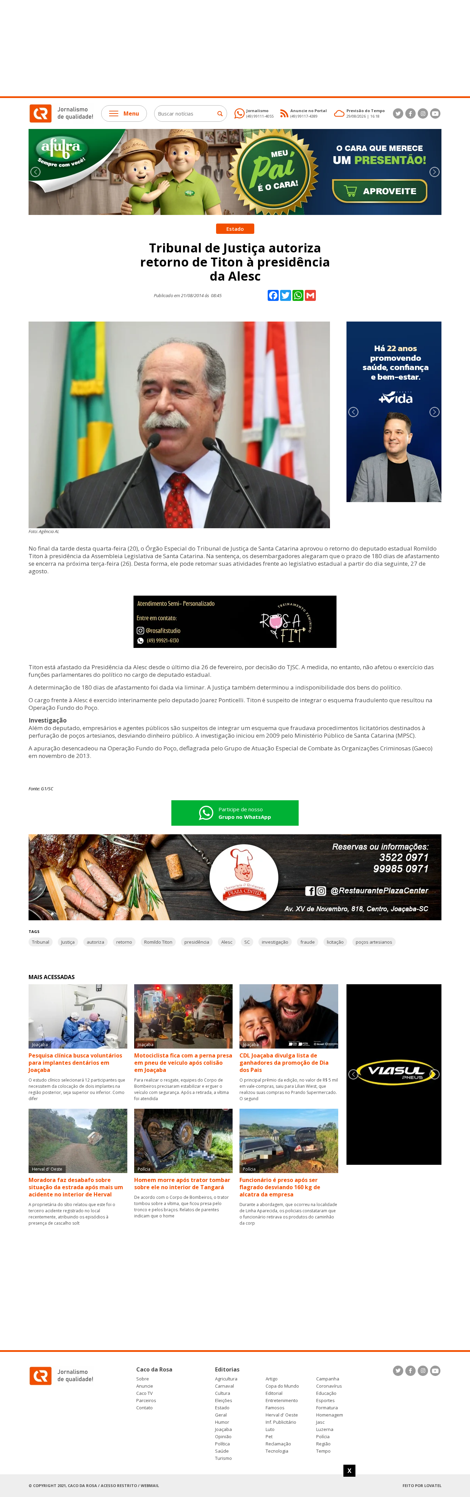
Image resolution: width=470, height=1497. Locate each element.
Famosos (275, 1408)
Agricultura (226, 1379)
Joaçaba (223, 1429)
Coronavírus (329, 1386)
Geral (221, 1415)
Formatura (327, 1408)
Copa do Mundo (282, 1386)
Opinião (223, 1436)
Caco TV (144, 1393)
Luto (270, 1429)
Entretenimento (282, 1400)
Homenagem (329, 1415)
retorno (124, 942)
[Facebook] (410, 113)
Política (222, 1444)
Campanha (327, 1379)
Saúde (222, 1451)
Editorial (274, 1393)
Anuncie (144, 1386)
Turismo (223, 1458)
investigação (275, 942)
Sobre (142, 1379)
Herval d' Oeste (282, 1415)
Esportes (325, 1400)
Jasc (320, 1422)
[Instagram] (423, 113)
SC (247, 942)
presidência (196, 942)
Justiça (68, 942)
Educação (326, 1393)
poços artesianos (374, 942)
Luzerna (324, 1429)
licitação (335, 942)
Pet (269, 1436)
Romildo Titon (158, 942)
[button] (434, 172)
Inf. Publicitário (281, 1422)
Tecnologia (277, 1451)
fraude (307, 942)
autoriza (95, 942)
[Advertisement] (206, 48)
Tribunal (40, 942)
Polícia (323, 1436)
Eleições (223, 1400)
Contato (144, 1408)
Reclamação (278, 1444)
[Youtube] (435, 113)
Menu (131, 113)
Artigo (272, 1379)
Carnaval (224, 1386)
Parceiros (146, 1400)
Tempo (323, 1451)
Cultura (222, 1393)
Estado (222, 1408)
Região (323, 1444)
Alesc (226, 942)
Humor (222, 1422)
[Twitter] (398, 113)
